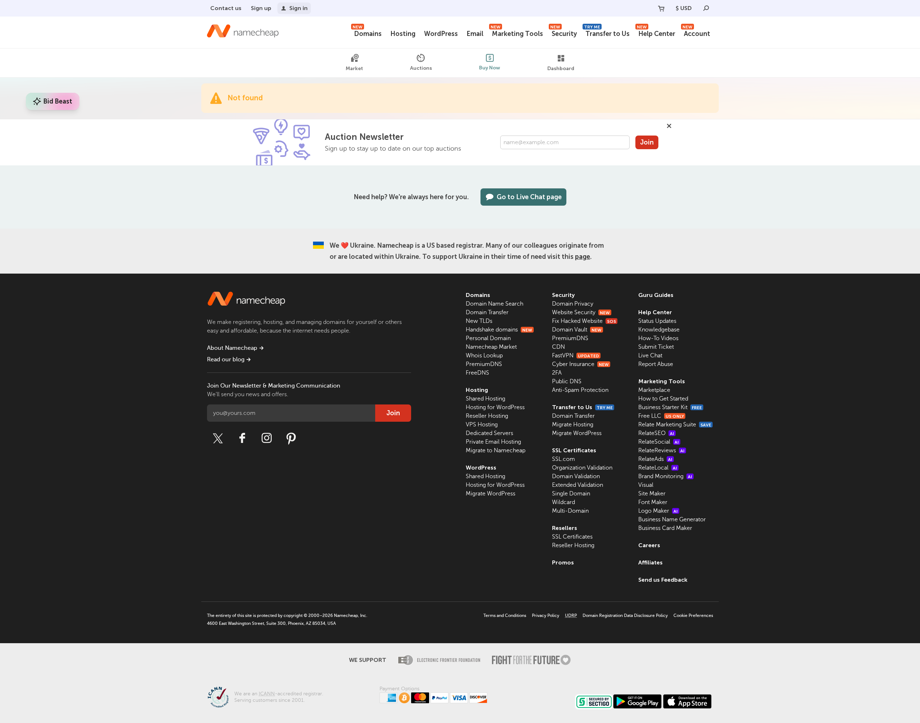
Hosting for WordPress (495, 407)
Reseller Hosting (487, 416)
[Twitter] (218, 438)
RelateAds (655, 459)
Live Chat (650, 355)
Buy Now (489, 68)
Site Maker (652, 493)
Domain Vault (577, 329)
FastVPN (575, 355)
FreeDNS (477, 373)
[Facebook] (242, 438)
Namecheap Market (491, 347)
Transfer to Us (607, 33)
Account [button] (696, 33)
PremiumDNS (484, 364)
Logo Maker (658, 511)
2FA (557, 373)
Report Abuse (655, 364)
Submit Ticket (656, 347)
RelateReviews (661, 450)
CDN (558, 347)
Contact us (226, 8)
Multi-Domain (570, 511)
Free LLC (661, 416)
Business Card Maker (665, 528)
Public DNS (566, 381)
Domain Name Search (494, 304)
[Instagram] (266, 438)
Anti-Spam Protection (580, 390)
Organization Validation (582, 468)
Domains (367, 33)
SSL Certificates (574, 450)
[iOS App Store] (687, 701)
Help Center (656, 33)
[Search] (706, 8)
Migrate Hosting (572, 424)
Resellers (564, 528)
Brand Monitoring (665, 476)
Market (354, 68)
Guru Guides (655, 295)
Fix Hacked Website (584, 321)
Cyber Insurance (580, 364)
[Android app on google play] (637, 701)
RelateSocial (658, 442)
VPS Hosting (482, 424)
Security (563, 33)
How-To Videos (658, 338)
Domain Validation (576, 476)
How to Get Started (663, 398)
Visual (645, 485)
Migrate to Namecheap (495, 450)
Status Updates (657, 321)
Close (669, 125)
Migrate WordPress (490, 493)
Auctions (421, 68)
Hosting (402, 34)
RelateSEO (656, 433)
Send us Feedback (662, 579)
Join (647, 142)
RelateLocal (657, 468)
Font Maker (652, 502)
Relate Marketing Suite (674, 424)
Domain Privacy (572, 304)
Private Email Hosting (493, 442)
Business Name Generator (672, 519)
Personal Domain (488, 338)
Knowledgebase (659, 329)
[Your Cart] (661, 8)
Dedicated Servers (489, 433)
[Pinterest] (291, 438)
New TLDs (479, 321)
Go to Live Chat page (529, 197)
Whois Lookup (484, 355)
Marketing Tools (517, 33)
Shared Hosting (485, 398)
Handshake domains (499, 329)
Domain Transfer (487, 312)
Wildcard (563, 502)
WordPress (441, 34)
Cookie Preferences (693, 615)
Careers (649, 545)
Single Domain (571, 493)
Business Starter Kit (670, 407)
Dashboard (560, 68)
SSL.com (563, 459)
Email (474, 34)
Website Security (581, 312)
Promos (563, 562)
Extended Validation (577, 485)
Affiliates (650, 562)
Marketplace (654, 390)
